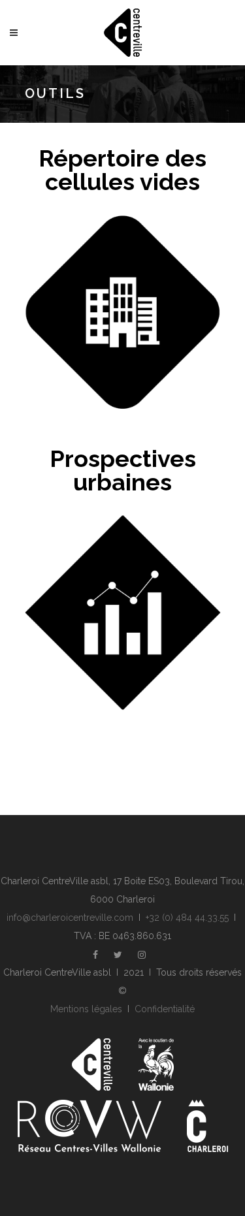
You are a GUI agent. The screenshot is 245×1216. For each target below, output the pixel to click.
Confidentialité (165, 1009)
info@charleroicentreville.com (70, 917)
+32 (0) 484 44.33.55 (187, 917)
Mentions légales (86, 1009)
